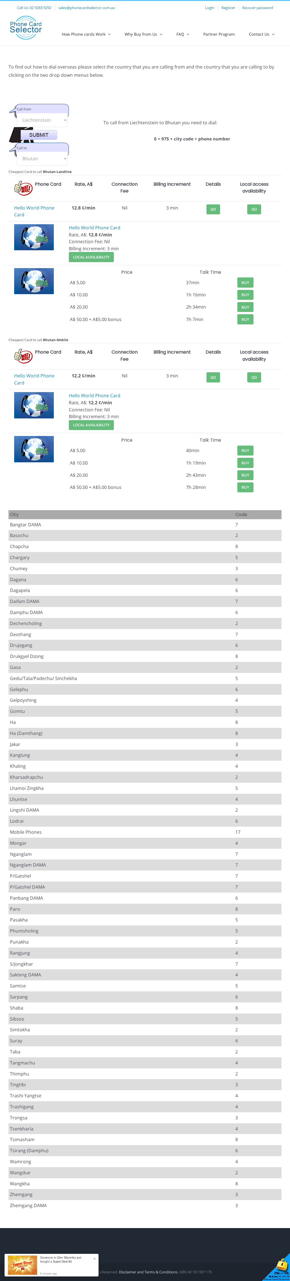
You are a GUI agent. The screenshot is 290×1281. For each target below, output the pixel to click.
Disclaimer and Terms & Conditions (148, 1271)
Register (228, 7)
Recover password (257, 7)
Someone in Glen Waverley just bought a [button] (60, 1259)
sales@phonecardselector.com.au (86, 7)
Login (209, 7)
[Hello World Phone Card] (34, 227)
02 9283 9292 (40, 7)
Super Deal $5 (62, 1261)
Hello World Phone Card (94, 227)
